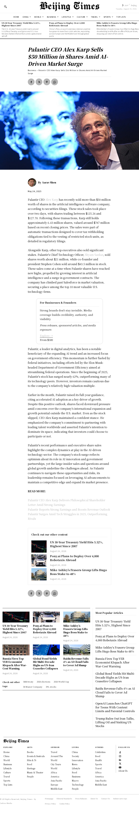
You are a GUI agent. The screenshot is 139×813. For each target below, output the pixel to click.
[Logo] (69, 6)
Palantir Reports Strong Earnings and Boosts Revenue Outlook (69, 509)
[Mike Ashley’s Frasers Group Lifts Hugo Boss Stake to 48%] (39, 574)
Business (32, 70)
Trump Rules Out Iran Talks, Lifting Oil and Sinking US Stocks (114, 722)
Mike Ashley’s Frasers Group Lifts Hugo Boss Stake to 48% (117, 24)
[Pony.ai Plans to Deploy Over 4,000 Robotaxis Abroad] (39, 560)
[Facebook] (31, 81)
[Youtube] (120, 767)
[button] (5, 7)
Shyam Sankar (94, 255)
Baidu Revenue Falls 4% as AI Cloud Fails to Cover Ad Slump (76, 662)
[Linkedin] (120, 759)
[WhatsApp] (54, 81)
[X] (39, 81)
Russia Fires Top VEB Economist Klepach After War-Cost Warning (15, 663)
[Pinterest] (46, 81)
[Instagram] (120, 756)
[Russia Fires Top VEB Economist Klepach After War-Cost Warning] (16, 650)
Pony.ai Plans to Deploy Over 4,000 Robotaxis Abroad (67, 24)
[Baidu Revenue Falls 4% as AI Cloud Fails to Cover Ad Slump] (76, 650)
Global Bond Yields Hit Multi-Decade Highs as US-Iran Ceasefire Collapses (45, 663)
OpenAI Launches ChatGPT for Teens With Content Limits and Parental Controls (115, 707)
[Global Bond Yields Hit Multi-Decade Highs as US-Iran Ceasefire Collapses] (46, 650)
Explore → (46, 335)
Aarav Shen (49, 182)
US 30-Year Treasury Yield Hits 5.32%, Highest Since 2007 (21, 24)
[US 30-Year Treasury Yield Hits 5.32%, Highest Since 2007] (39, 546)
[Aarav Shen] (33, 182)
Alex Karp (52, 200)
